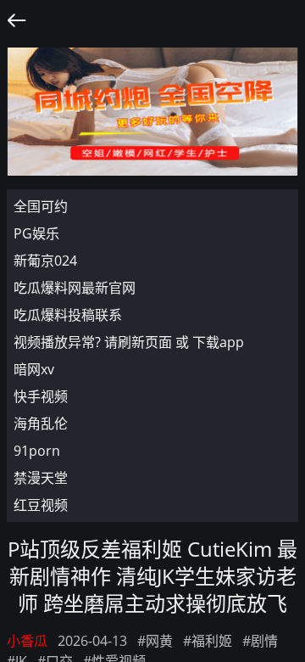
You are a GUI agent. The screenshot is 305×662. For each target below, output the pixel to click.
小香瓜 (27, 640)
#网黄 (155, 640)
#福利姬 (207, 640)
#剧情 (260, 640)
